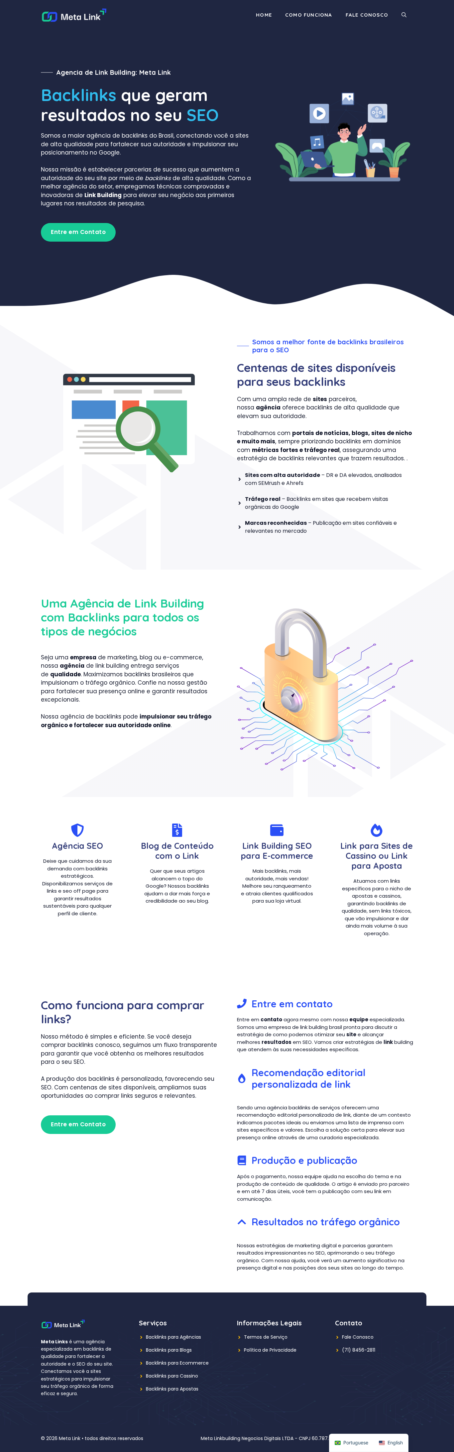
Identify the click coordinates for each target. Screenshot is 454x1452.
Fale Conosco (367, 15)
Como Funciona (308, 15)
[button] (404, 15)
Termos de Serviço (265, 1337)
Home (264, 15)
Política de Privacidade (270, 1350)
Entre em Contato (78, 232)
